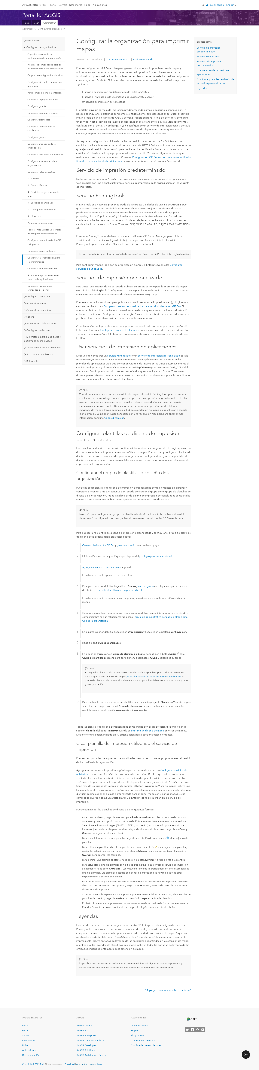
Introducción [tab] (33, 40)
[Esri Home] (191, 1019)
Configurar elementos (38, 119)
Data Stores (75, 4)
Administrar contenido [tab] (38, 310)
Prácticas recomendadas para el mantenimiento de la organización (45, 66)
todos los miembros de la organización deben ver (154, 676)
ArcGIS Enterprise (34, 4)
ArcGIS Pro (82, 1030)
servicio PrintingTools (119, 355)
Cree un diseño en (98, 545)
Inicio (27, 22)
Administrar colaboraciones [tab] (41, 323)
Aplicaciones (100, 4)
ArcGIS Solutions (85, 1050)
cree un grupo (146, 586)
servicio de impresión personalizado (159, 355)
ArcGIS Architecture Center (91, 1055)
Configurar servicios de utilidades (119, 329)
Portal (53, 4)
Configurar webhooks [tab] (38, 330)
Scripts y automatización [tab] (39, 354)
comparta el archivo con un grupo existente (119, 590)
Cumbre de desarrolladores (146, 1045)
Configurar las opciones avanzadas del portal (39, 288)
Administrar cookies (85, 1064)
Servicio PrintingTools (208, 56)
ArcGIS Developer (86, 1045)
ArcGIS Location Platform (90, 1040)
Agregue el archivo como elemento (101, 567)
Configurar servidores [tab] (38, 296)
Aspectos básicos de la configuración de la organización (44, 56)
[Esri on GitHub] (197, 1029)
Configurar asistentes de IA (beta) (45, 154)
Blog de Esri (137, 1035)
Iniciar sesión (217, 4)
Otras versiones (116, 59)
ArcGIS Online (84, 1025)
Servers (63, 4)
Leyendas (202, 88)
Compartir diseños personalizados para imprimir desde (142, 306)
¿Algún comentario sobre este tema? (170, 990)
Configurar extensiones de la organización (42, 163)
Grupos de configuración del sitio (45, 75)
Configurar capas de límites (41, 251)
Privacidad (70, 1064)
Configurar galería (36, 106)
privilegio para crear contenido (156, 556)
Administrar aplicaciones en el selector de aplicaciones (43, 277)
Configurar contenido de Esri (42, 268)
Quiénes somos (139, 1025)
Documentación (31, 1055)
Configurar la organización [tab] (41, 47)
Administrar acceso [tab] (36, 303)
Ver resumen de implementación (44, 92)
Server (25, 1035)
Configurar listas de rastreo (41, 172)
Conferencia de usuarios (144, 1040)
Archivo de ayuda (142, 59)
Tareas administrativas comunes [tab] (43, 347)
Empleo (135, 1030)
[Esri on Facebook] (192, 1029)
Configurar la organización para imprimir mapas (43, 259)
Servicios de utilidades (43, 202)
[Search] (203, 4)
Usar (36, 22)
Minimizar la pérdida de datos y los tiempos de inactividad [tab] (42, 338)
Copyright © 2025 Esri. (33, 1064)
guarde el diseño (126, 545)
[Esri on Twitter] (187, 1029)
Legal (99, 1064)
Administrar (49, 22)
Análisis (35, 178)
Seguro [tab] (30, 316)
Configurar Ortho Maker (43, 209)
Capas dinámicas (114, 417)
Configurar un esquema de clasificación (41, 128)
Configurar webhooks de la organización (41, 146)
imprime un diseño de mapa (147, 730)
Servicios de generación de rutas (43, 194)
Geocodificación (39, 185)
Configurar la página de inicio (42, 99)
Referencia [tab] (32, 361)
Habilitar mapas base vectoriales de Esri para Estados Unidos (44, 231)
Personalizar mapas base (40, 223)
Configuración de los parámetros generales (44, 84)
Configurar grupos (36, 137)
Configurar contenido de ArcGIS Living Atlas (44, 242)
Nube (87, 4)
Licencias (36, 216)
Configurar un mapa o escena (42, 113)
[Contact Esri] (202, 1029)
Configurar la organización (51, 28)
